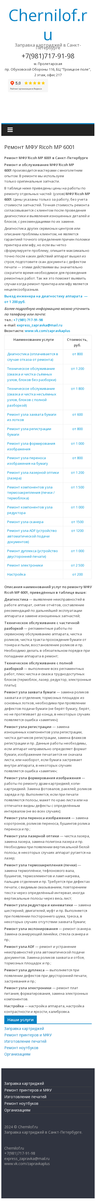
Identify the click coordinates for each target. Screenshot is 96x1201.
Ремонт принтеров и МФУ (28, 1034)
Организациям (17, 1054)
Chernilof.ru (47, 24)
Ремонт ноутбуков (21, 1047)
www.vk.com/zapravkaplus (47, 330)
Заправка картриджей (24, 1028)
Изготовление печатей (25, 1041)
